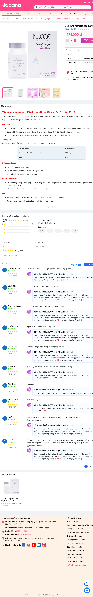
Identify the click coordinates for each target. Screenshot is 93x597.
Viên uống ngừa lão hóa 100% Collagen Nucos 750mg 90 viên (10, 500)
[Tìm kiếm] (36, 7)
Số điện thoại (40, 242)
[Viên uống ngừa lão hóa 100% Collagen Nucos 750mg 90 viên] (32, 55)
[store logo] (11, 5)
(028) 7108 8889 (24, 535)
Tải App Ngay (86, 2)
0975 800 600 (21, 531)
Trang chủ (6, 19)
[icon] (24, 546)
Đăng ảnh (75, 264)
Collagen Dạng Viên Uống (24, 19)
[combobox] (62, 7)
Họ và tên (6, 242)
